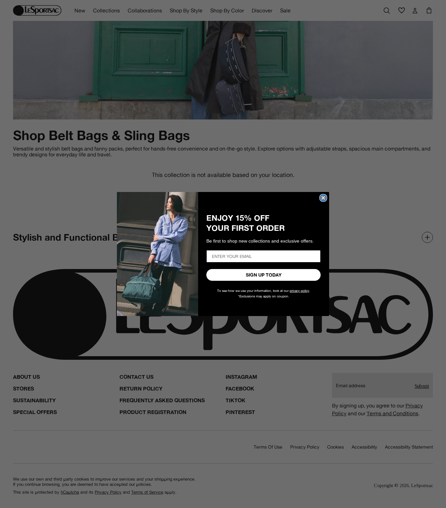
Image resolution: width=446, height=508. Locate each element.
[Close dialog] (323, 198)
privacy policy (299, 291)
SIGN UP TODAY (263, 275)
